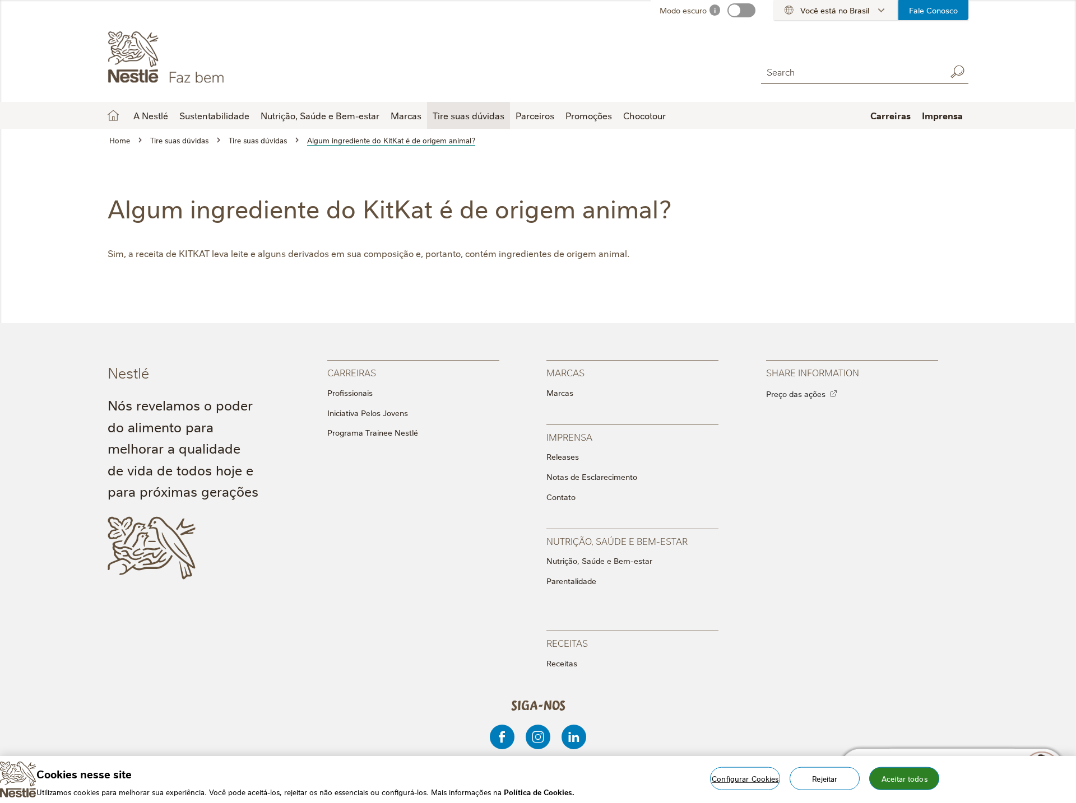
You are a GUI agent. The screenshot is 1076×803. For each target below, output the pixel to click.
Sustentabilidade (214, 115)
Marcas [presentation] (565, 372)
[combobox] (850, 71)
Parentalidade (571, 581)
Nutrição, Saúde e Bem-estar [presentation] (617, 540)
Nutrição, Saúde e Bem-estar (599, 560)
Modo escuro (683, 10)
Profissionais (350, 393)
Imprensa (942, 115)
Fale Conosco (933, 10)
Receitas (561, 663)
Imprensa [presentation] (569, 436)
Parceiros (535, 115)
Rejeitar (824, 778)
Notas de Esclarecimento (591, 476)
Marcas (559, 393)
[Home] (209, 57)
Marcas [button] (406, 115)
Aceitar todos (904, 778)
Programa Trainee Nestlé (372, 432)
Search (957, 71)
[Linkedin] (574, 737)
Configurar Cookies (745, 778)
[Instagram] (538, 737)
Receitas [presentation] (567, 642)
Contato (561, 497)
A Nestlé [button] (150, 115)
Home (113, 115)
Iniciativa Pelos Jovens (367, 413)
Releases (562, 456)
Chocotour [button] (644, 115)
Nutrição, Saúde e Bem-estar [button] (320, 115)
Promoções (588, 115)
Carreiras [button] (890, 115)
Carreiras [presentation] (351, 372)
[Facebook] (502, 737)
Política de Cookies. (539, 791)
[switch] (741, 10)
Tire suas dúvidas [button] (468, 115)
